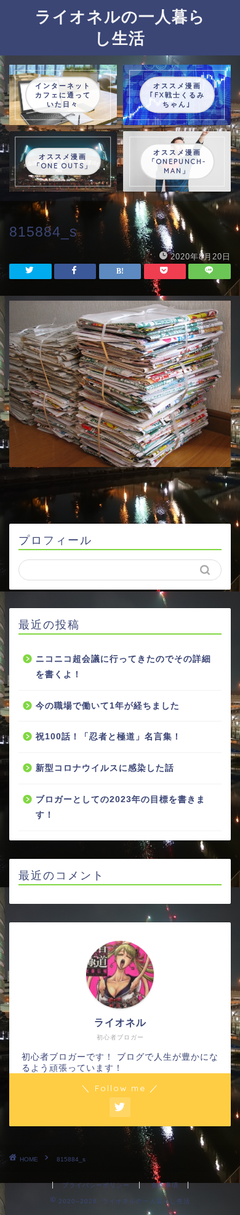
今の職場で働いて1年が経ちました (108, 705)
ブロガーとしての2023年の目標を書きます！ (121, 807)
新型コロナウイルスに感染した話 (105, 768)
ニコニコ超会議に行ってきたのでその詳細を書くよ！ (123, 667)
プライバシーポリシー (96, 1185)
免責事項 (164, 1185)
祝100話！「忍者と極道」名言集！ (109, 736)
